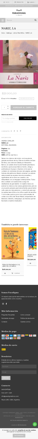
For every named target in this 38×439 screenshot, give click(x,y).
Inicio (3, 33)
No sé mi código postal (7, 122)
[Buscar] (35, 20)
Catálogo (9, 33)
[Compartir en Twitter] (17, 131)
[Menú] (2, 20)
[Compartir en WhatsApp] (11, 131)
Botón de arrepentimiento (19, 420)
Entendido (19, 435)
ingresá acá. (19, 417)
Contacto (4, 322)
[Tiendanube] (19, 425)
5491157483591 (6, 389)
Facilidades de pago (7, 318)
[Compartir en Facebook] (14, 131)
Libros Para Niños (18, 33)
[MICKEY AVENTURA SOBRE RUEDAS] (30, 263)
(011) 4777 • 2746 (6, 393)
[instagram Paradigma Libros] (3, 303)
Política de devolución (27, 318)
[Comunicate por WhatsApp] (35, 424)
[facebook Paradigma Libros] (6, 303)
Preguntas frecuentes (8, 315)
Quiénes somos (25, 322)
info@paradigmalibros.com (10, 396)
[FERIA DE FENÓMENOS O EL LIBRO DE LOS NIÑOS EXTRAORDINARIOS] (5, 273)
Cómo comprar (25, 315)
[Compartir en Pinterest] (20, 131)
